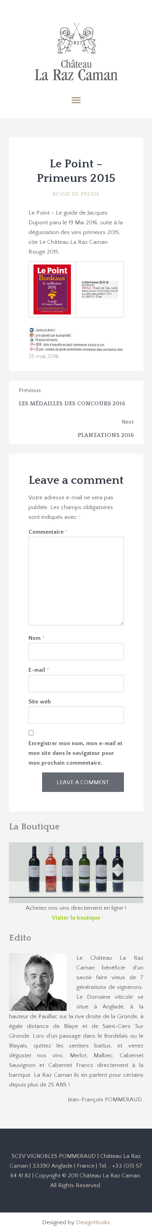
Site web (39, 701)
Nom (36, 638)
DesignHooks (93, 1222)
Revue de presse (76, 194)
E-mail (38, 670)
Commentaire (48, 532)
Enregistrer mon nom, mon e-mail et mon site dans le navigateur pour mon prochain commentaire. (75, 753)
